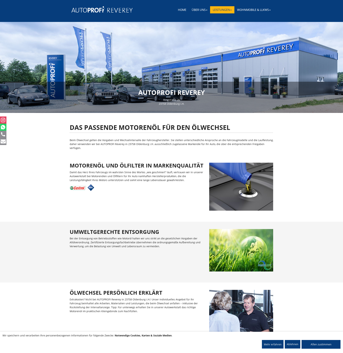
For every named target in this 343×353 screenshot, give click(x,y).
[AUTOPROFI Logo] (85, 9)
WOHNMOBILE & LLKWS (253, 10)
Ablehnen (292, 344)
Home (182, 10)
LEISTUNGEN (221, 10)
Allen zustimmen (321, 344)
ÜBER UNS (199, 10)
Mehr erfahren (273, 344)
